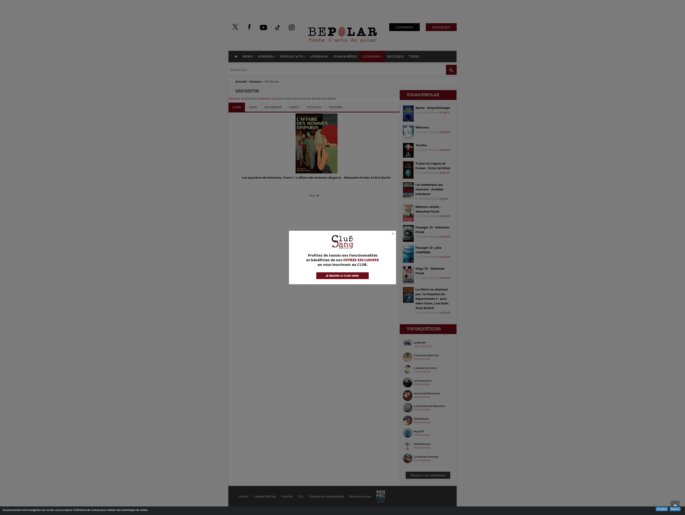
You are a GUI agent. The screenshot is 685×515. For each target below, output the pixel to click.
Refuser (675, 509)
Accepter (661, 509)
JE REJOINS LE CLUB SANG (342, 275)
